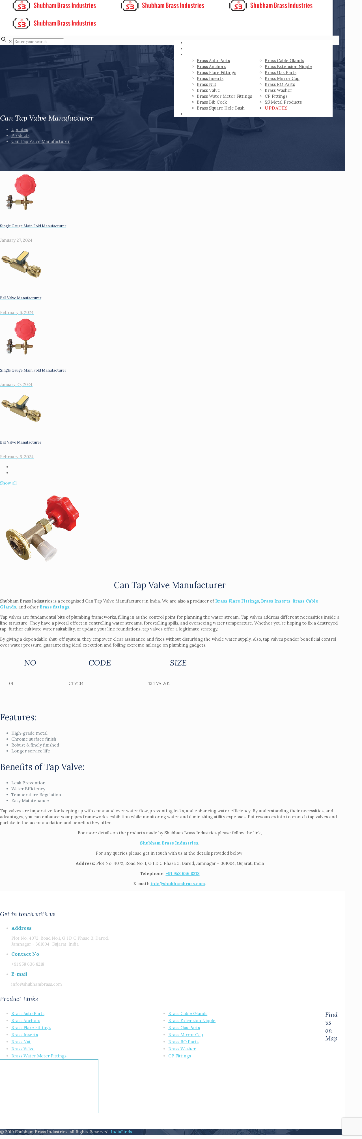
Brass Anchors (25, 1020)
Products (20, 135)
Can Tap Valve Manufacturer (40, 141)
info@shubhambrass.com (177, 883)
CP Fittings (179, 1056)
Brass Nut (21, 1041)
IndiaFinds (121, 1131)
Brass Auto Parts (27, 1013)
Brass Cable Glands (187, 1013)
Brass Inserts (24, 1034)
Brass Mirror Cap (185, 1034)
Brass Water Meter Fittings (38, 1056)
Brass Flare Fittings (237, 601)
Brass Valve (23, 1048)
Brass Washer (182, 1048)
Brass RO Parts (183, 1041)
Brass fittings (54, 607)
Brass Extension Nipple (192, 1020)
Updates (19, 129)
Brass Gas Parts (184, 1027)
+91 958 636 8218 (183, 873)
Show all (8, 483)
